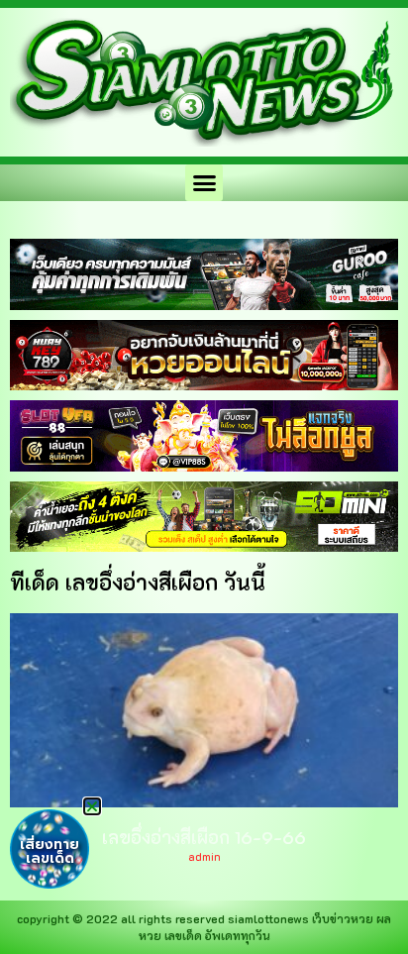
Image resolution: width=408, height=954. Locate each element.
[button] (204, 183)
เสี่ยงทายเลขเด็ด (49, 851)
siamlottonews (268, 918)
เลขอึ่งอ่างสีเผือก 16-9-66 (204, 837)
